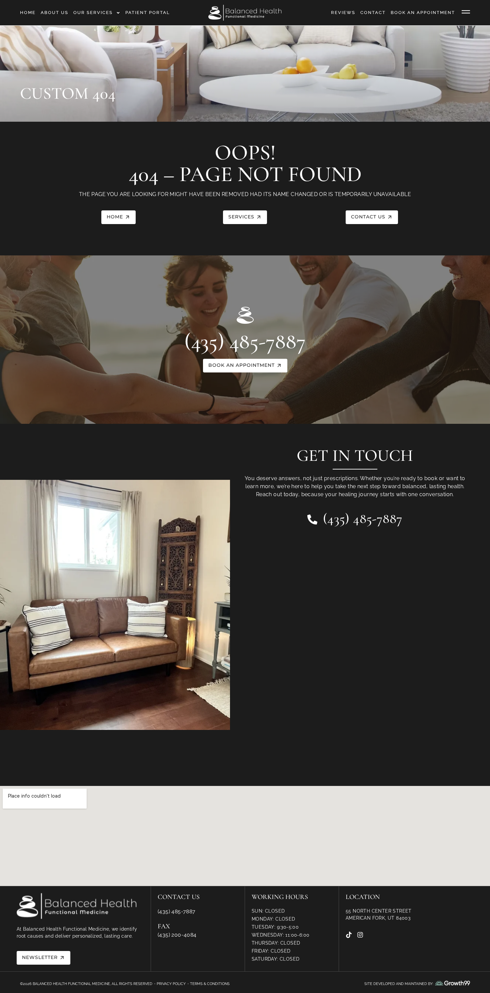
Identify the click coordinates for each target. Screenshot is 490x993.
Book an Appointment (423, 12)
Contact (373, 12)
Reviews (343, 12)
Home (28, 12)
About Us (54, 12)
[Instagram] (360, 935)
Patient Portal (147, 12)
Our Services (93, 12)
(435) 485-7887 (245, 341)
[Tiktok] (349, 935)
